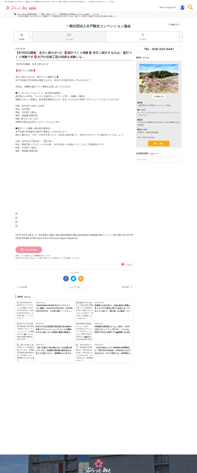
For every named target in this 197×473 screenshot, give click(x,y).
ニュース (96, 14)
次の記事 (23, 287)
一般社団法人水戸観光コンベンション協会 (74, 14)
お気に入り (174, 24)
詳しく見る (158, 143)
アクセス (142, 39)
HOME (21, 39)
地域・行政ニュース (48, 14)
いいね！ (128, 264)
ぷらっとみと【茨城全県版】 (27, 14)
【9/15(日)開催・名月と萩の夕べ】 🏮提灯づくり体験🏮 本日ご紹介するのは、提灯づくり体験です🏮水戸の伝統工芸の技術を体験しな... (67, 16)
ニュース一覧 (74, 287)
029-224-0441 (152, 132)
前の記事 (125, 287)
